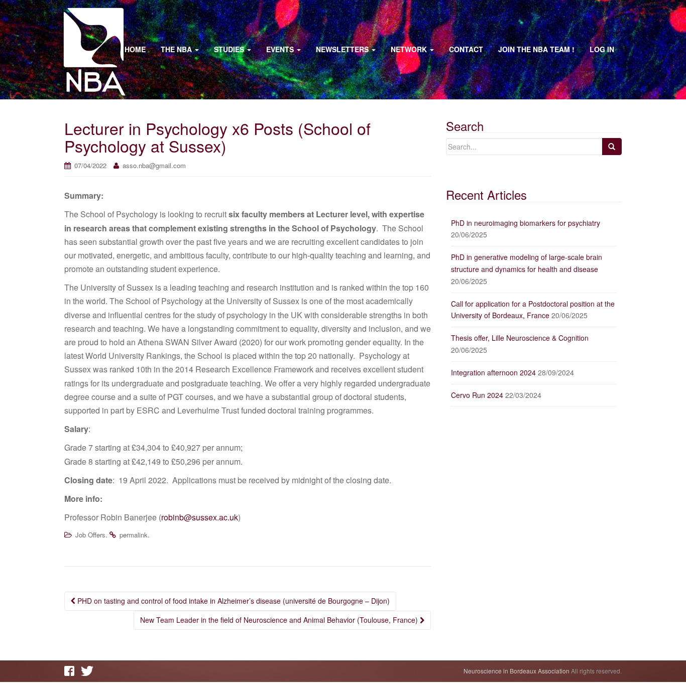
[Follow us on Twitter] (88, 671)
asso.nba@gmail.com (154, 165)
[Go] (612, 146)
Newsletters (343, 49)
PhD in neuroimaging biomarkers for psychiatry (525, 223)
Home (135, 49)
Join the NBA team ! (536, 49)
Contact (466, 49)
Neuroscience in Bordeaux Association (516, 670)
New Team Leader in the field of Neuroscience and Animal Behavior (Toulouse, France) (280, 620)
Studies (230, 49)
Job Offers (90, 534)
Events (281, 49)
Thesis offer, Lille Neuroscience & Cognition (520, 338)
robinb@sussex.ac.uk (199, 517)
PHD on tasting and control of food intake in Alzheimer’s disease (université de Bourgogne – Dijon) (232, 601)
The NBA (177, 49)
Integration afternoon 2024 (493, 372)
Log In (602, 49)
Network (410, 49)
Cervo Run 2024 (477, 395)
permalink (134, 534)
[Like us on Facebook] (71, 671)
